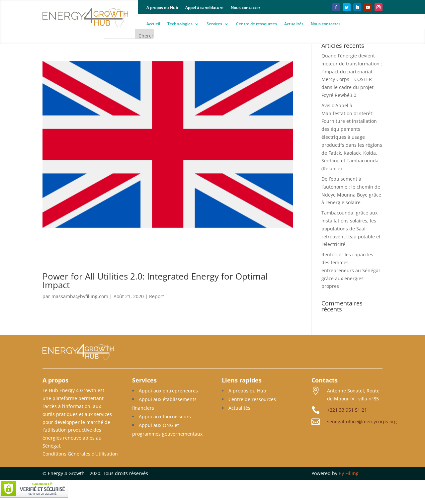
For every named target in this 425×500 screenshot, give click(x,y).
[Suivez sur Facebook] (336, 7)
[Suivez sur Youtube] (368, 7)
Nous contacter (245, 7)
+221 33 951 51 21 (347, 410)
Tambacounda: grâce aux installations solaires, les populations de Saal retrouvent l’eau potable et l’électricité (351, 228)
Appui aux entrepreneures (168, 390)
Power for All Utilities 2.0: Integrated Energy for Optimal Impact (155, 280)
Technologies (180, 24)
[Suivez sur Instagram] (378, 7)
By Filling (349, 473)
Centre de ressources (256, 24)
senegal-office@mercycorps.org (362, 421)
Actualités (293, 24)
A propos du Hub (162, 7)
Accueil (153, 24)
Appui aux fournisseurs (165, 416)
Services (214, 24)
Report (156, 296)
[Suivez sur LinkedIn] (357, 7)
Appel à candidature (204, 7)
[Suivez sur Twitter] (347, 7)
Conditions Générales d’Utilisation (80, 454)
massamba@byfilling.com (79, 296)
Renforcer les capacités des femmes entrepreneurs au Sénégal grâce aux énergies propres (350, 270)
